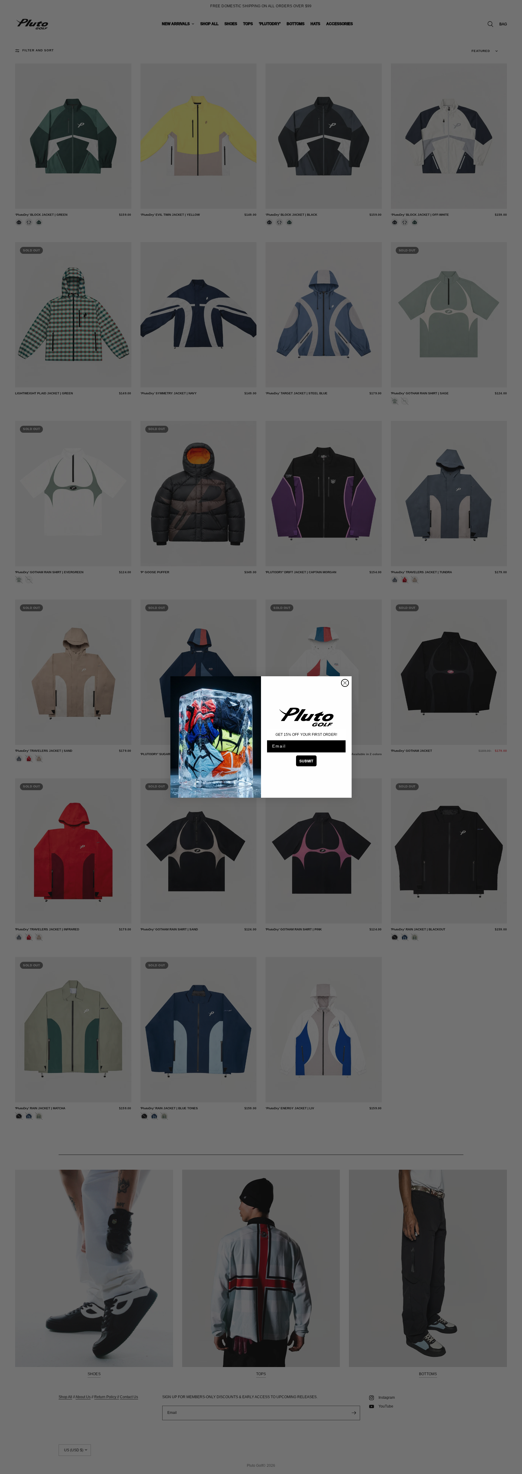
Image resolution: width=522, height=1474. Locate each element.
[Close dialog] (345, 683)
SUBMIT (306, 761)
